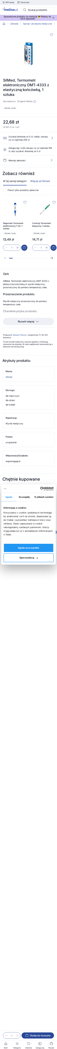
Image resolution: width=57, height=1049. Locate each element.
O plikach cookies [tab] (44, 497)
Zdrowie (14, 24)
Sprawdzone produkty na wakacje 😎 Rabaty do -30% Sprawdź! (27, 18)
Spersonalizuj (26, 557)
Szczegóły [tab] (24, 497)
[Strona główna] (3, 23)
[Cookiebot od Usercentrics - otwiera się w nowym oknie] (41, 489)
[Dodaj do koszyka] (24, 248)
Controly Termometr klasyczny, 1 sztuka (41, 224)
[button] (35, 101)
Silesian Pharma (20, 335)
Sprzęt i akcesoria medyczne (37, 24)
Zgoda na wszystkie (28, 547)
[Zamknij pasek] (53, 17)
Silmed (9, 377)
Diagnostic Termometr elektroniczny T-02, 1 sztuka (13, 226)
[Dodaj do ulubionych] (51, 34)
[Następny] (51, 258)
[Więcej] (51, 160)
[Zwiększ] (17, 248)
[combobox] (38, 10)
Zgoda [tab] (8, 497)
